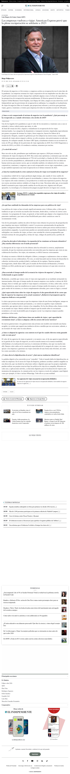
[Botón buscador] (68, 6)
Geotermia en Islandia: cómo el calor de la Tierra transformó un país (21, 412)
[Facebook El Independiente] (27, 761)
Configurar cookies (35, 768)
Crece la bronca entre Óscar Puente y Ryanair (24, 516)
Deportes (60, 10)
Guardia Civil (5, 696)
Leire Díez (5, 699)
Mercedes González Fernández (11, 701)
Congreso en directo (22, 1)
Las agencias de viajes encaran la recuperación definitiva (37, 379)
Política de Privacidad (11, 765)
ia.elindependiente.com (18, 739)
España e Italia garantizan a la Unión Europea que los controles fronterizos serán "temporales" (21, 421)
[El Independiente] (35, 6)
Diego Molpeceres (8, 78)
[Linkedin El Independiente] (42, 761)
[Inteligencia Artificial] (18, 736)
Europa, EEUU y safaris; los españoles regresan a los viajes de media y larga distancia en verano (41, 194)
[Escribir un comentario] (16, 86)
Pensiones (60, 1)
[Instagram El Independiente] (37, 761)
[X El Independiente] (23, 761)
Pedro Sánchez (6, 693)
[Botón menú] (2, 6)
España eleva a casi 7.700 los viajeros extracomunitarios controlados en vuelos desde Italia (54, 412)
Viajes (11, 391)
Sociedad (45, 10)
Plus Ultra (5, 688)
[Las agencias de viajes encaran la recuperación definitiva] (8, 382)
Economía (18, 10)
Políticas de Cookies (59, 765)
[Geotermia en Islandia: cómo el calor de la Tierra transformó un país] (7, 412)
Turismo (5, 391)
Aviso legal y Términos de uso (25, 765)
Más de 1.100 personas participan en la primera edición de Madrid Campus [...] (34, 511)
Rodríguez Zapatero (7, 691)
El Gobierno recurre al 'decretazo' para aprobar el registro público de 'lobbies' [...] (35, 520)
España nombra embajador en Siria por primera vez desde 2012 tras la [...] (33, 507)
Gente (53, 10)
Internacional (29, 10)
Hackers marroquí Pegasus (34, 1)
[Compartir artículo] (3, 86)
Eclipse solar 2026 (7, 683)
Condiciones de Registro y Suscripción (43, 765)
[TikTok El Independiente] (47, 761)
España (10, 10)
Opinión (3, 10)
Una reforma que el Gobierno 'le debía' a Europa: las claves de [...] (30, 525)
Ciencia (38, 10)
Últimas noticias (12, 1)
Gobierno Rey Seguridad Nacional (49, 1)
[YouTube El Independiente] (32, 761)
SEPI (3, 686)
